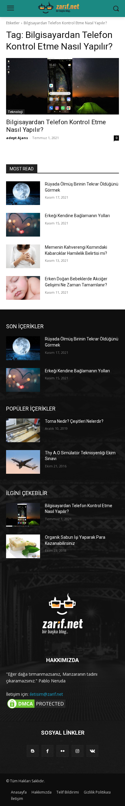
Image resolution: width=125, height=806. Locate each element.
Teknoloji (15, 112)
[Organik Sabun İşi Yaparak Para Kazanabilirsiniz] (23, 546)
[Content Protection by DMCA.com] (36, 708)
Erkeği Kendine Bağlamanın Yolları (77, 215)
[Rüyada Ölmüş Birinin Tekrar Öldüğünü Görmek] (23, 193)
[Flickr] (62, 751)
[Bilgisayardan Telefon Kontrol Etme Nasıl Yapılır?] (62, 86)
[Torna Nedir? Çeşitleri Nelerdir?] (23, 430)
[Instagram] (77, 751)
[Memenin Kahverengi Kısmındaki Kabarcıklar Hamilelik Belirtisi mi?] (23, 256)
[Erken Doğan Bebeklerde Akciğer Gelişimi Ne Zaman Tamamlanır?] (23, 288)
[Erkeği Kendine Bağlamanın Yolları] (23, 225)
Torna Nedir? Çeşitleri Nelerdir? (74, 421)
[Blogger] (33, 751)
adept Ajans (17, 137)
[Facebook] (47, 751)
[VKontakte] (92, 751)
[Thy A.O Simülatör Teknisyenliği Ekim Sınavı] (23, 462)
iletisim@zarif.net (46, 694)
